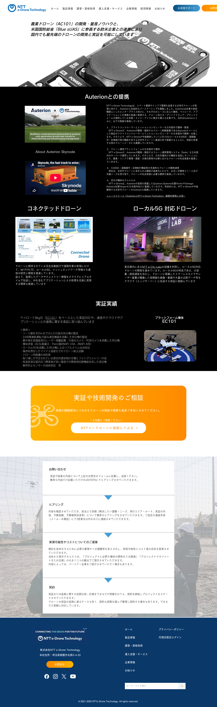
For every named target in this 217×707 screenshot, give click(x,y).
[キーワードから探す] (182, 686)
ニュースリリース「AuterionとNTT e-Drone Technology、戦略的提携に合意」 (146, 196)
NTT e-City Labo (152, 267)
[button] (67, 8)
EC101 (51, 317)
